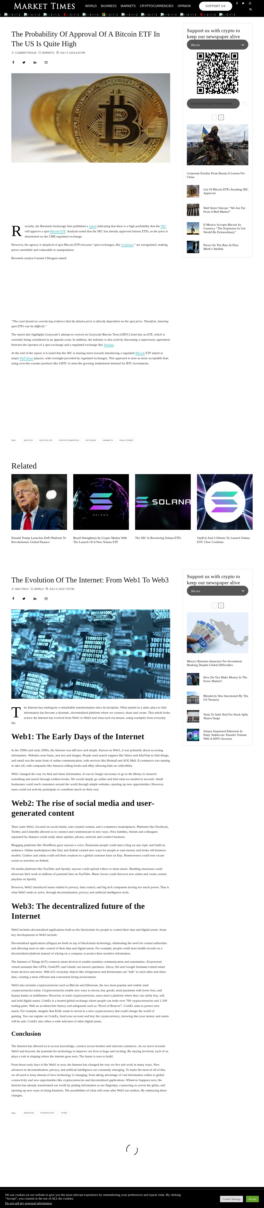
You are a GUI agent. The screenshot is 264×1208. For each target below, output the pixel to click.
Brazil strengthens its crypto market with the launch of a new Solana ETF (100, 540)
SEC (163, 226)
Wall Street (26, 358)
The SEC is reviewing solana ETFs (158, 538)
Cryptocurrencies (156, 6)
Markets (128, 6)
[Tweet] (23, 62)
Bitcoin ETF (57, 231)
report (93, 226)
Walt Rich (21, 589)
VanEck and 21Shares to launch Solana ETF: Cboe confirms (223, 540)
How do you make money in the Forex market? (225, 679)
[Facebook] (237, 3)
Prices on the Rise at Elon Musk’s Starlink (220, 246)
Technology (48, 1113)
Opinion (184, 6)
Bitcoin (140, 353)
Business (109, 6)
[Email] (46, 62)
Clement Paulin (25, 52)
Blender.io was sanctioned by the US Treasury (225, 697)
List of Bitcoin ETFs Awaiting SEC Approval (225, 191)
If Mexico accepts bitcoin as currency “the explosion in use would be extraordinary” (224, 228)
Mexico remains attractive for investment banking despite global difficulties (214, 663)
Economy (91, 440)
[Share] (13, 62)
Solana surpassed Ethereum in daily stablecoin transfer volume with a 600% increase (225, 735)
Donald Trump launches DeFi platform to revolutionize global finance (38, 540)
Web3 (64, 1113)
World (91, 6)
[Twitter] (243, 3)
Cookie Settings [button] (231, 1199)
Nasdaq (108, 344)
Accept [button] (252, 1199)
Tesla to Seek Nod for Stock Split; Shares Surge (225, 716)
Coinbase (127, 244)
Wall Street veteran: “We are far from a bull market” (224, 209)
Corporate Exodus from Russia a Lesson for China (216, 175)
